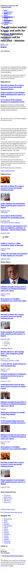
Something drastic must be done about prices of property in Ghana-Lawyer (13, 386)
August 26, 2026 (5, 193)
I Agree (11, 565)
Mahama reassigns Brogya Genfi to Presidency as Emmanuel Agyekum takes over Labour (13, 289)
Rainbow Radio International (13, 512)
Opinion (6, 531)
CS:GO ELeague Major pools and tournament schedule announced (13, 422)
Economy (6, 532)
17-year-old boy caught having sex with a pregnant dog (13, 365)
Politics (6, 527)
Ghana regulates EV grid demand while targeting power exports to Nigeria (13, 94)
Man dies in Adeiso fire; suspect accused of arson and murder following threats (12, 87)
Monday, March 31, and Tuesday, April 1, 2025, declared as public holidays (12, 353)
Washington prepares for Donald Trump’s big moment (13, 413)
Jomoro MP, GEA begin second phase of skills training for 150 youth (14, 254)
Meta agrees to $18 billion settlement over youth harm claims (13, 300)
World (5, 520)
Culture (6, 536)
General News (8, 12)
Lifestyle (6, 537)
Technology (7, 543)
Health (6, 529)
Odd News (7, 534)
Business (6, 524)
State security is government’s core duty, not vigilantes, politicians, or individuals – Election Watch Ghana (14, 228)
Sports (6, 24)
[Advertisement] (13, 3)
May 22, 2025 (4, 45)
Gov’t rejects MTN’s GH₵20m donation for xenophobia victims (12, 101)
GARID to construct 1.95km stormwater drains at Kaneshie (12, 244)
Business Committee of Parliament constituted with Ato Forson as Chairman (13, 376)
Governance (7, 14)
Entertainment (8, 526)
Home (5, 10)
